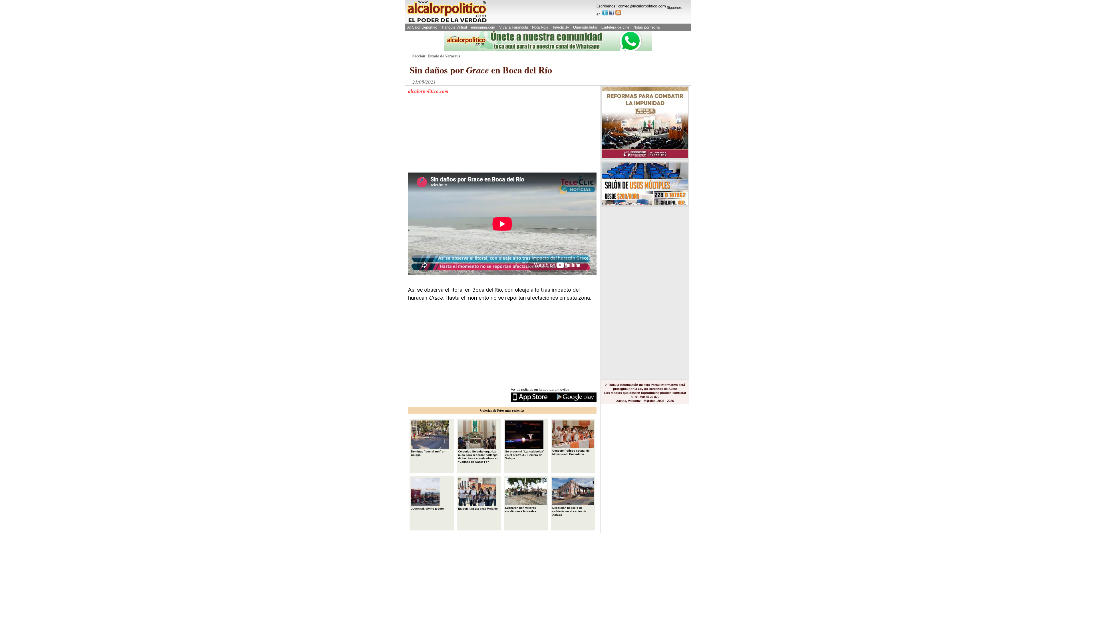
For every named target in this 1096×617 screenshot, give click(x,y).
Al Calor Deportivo (422, 27)
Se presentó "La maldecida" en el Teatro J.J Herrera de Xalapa (525, 455)
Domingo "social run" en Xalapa (428, 453)
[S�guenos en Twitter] (605, 12)
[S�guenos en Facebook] (611, 12)
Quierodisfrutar (585, 27)
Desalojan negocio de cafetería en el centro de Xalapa (569, 511)
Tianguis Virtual (454, 27)
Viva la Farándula (513, 27)
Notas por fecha (646, 27)
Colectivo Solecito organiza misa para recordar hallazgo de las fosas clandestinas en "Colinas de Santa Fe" (478, 456)
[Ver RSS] (618, 12)
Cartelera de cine (615, 27)
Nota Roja (540, 27)
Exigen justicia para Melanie (478, 508)
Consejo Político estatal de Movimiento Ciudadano (571, 452)
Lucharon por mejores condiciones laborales (520, 509)
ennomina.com (483, 27)
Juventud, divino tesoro (427, 508)
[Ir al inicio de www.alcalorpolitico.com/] (446, 22)
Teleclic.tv (560, 27)
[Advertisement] (451, 137)
